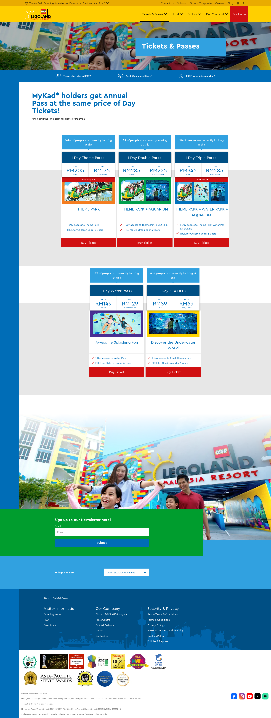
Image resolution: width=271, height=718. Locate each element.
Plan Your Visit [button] (215, 14)
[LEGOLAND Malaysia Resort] (234, 696)
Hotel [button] (175, 14)
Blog (230, 3)
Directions (50, 625)
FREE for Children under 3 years (198, 233)
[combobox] (126, 572)
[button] (88, 178)
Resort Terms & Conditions (162, 614)
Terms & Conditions (158, 619)
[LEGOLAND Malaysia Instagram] (242, 696)
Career (99, 630)
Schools (181, 3)
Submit (102, 543)
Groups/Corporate (201, 3)
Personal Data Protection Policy (165, 630)
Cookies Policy (155, 635)
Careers (219, 3)
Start (46, 598)
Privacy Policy (155, 625)
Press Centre (103, 619)
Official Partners (105, 625)
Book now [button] (239, 14)
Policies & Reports (157, 641)
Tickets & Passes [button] (152, 14)
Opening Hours (52, 614)
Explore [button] (192, 14)
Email (58, 526)
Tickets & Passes (60, 598)
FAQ (46, 619)
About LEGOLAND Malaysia (111, 614)
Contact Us (167, 3)
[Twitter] (257, 696)
